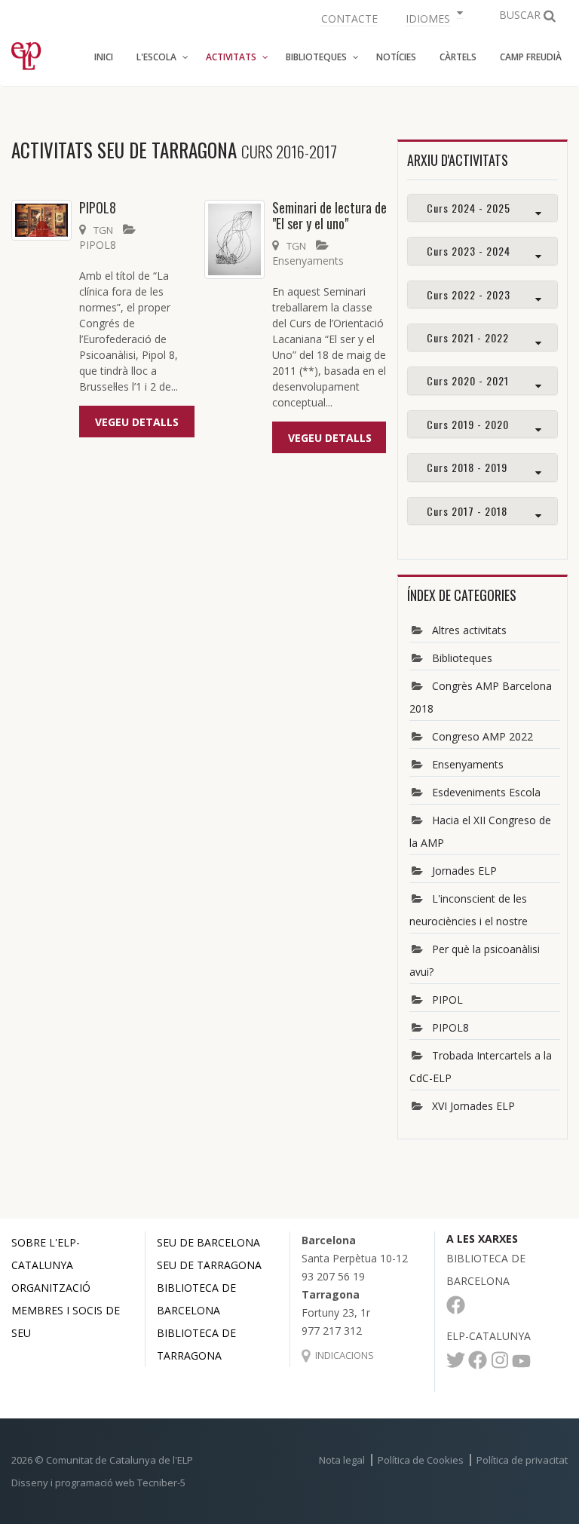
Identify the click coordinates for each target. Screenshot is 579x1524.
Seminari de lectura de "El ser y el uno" (329, 216)
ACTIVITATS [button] (231, 57)
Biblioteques (462, 658)
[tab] (482, 208)
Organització (50, 1287)
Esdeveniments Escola (486, 792)
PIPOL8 (97, 208)
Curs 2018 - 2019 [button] (467, 467)
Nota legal (342, 1460)
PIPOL (447, 999)
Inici (103, 57)
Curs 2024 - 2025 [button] (468, 207)
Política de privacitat (522, 1460)
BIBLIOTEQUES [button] (316, 57)
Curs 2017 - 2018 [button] (467, 511)
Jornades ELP (464, 870)
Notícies (396, 57)
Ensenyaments (308, 260)
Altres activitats (469, 630)
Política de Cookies (421, 1460)
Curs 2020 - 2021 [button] (468, 380)
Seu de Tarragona (209, 1265)
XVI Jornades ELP (473, 1106)
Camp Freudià (531, 57)
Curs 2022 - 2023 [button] (468, 294)
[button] (432, 17)
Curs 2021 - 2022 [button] (468, 337)
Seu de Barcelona (208, 1242)
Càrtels (458, 57)
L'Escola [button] (156, 57)
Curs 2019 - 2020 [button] (468, 424)
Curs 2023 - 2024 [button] (468, 250)
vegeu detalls (137, 422)
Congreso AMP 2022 (482, 736)
